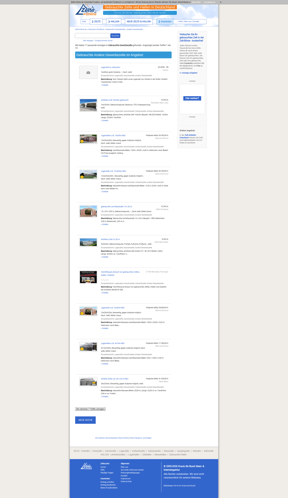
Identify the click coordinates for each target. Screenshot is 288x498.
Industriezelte (154, 451)
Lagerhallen (133, 454)
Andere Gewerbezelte (135, 29)
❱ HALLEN (113, 21)
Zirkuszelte (169, 451)
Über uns (124, 467)
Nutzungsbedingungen (130, 473)
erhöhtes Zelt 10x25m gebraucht (114, 100)
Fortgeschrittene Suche (103, 41)
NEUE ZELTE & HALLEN (139, 21)
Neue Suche (85, 420)
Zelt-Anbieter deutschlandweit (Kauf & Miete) (112, 438)
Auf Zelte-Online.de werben (132, 470)
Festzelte (85, 451)
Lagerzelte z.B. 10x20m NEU (112, 308)
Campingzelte (183, 451)
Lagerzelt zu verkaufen (110, 67)
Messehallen (160, 454)
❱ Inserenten (164, 21)
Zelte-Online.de (81, 29)
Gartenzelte (110, 451)
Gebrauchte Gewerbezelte (115, 29)
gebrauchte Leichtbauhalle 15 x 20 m (116, 206)
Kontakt (124, 476)
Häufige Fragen (106, 473)
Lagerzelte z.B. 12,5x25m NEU (113, 171)
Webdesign (168, 486)
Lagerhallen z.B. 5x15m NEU (112, 343)
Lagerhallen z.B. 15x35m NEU (113, 135)
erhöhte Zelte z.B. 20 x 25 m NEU (114, 379)
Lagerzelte (124, 451)
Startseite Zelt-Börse (96, 29)
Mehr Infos (196, 2)
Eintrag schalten (107, 482)
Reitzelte (197, 451)
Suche (103, 467)
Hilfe (102, 470)
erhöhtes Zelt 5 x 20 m (110, 239)
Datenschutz (126, 481)
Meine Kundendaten (108, 488)
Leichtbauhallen (117, 454)
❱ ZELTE (96, 21)
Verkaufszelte (138, 451)
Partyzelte (97, 451)
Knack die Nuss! (188, 486)
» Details (104, 85)
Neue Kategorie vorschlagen (141, 438)
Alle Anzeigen (88, 41)
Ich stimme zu (210, 2)
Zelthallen (147, 454)
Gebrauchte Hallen (178, 454)
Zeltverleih (208, 451)
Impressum (125, 478)
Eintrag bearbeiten (108, 485)
